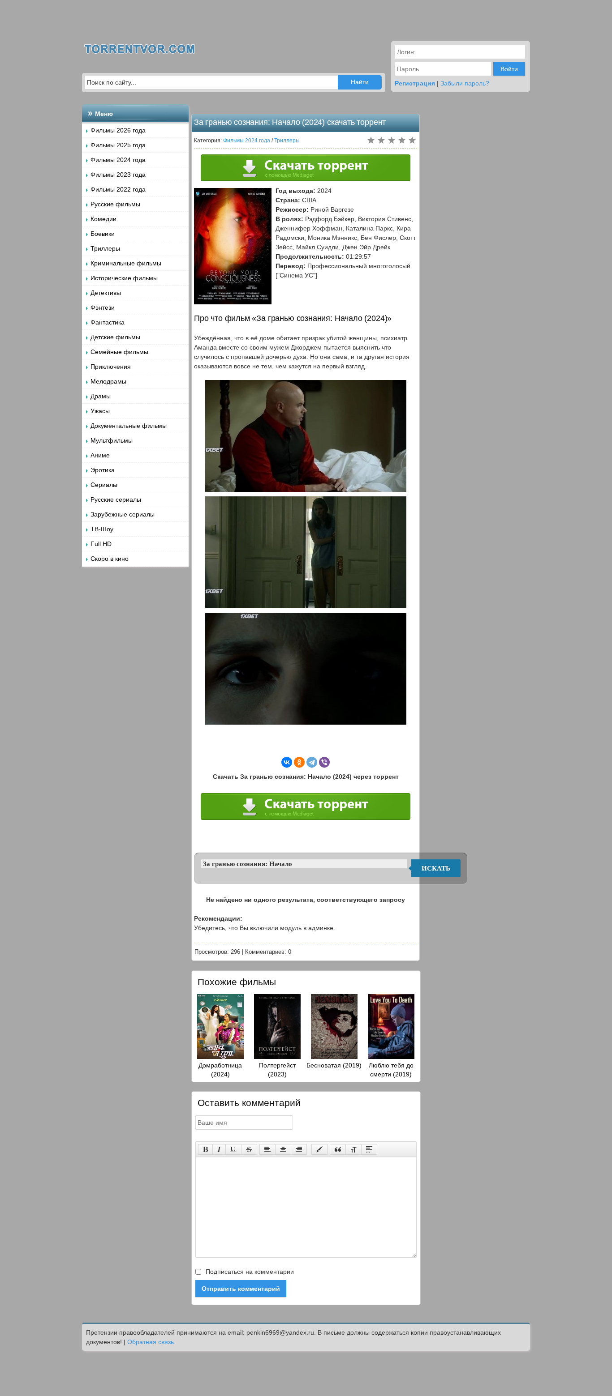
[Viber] (324, 762)
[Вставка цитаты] (338, 1149)
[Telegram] (311, 762)
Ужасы (100, 410)
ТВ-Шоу (102, 529)
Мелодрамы (108, 381)
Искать (436, 868)
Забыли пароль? (464, 83)
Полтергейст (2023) (277, 1070)
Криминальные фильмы (126, 263)
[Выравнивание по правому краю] (299, 1149)
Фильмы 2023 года (118, 174)
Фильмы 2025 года (118, 145)
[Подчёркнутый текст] (233, 1149)
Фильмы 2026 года (118, 130)
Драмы (101, 396)
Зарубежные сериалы (123, 514)
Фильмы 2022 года (118, 189)
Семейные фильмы (119, 351)
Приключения (111, 366)
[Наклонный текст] (219, 1149)
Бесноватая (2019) (334, 1065)
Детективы (106, 292)
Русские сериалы (116, 499)
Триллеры (105, 248)
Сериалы (104, 484)
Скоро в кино (110, 558)
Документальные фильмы (129, 425)
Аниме (100, 455)
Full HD (101, 543)
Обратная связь (150, 1341)
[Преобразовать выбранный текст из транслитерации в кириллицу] (353, 1149)
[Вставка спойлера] (369, 1149)
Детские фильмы (115, 337)
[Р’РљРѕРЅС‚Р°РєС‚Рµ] (286, 762)
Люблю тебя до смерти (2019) (391, 1070)
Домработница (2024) (220, 1070)
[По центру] (283, 1149)
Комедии (103, 218)
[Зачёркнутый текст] (249, 1149)
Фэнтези (103, 307)
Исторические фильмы (124, 278)
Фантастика (108, 322)
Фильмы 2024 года (118, 159)
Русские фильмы (115, 204)
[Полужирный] (205, 1149)
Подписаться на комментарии (249, 1271)
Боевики (103, 233)
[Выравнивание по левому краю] (267, 1149)
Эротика (103, 470)
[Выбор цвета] (319, 1149)
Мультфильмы (112, 440)
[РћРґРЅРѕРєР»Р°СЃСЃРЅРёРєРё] (299, 762)
